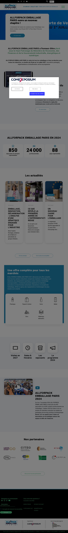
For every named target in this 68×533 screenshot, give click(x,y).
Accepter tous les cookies (37, 93)
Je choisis (17, 88)
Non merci (35, 88)
